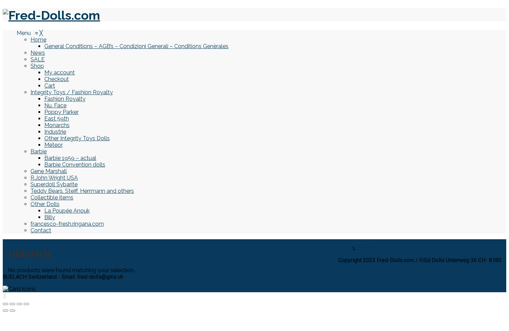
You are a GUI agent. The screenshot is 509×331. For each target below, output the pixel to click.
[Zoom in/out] (26, 304)
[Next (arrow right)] (12, 311)
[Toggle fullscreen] (19, 304)
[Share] (12, 304)
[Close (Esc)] (5, 304)
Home (365, 248)
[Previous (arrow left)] (5, 311)
